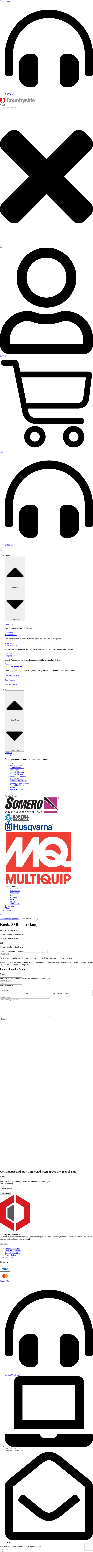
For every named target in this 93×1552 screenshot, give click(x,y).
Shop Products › (10, 680)
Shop (2, 914)
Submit (3, 1019)
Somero (16, 919)
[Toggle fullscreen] (3, 1549)
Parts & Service (6, 919)
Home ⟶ (9, 624)
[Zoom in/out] (1, 1549)
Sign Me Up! (5, 1193)
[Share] (6, 1549)
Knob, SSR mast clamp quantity (12, 951)
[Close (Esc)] (8, 1549)
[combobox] (11, 107)
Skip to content (6, 1)
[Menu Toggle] (1, 550)
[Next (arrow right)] (3, 1551)
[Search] (1, 246)
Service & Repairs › (11, 685)
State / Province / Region (60, 993)
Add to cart (5, 954)
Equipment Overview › (12, 675)
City (26, 993)
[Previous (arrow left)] (1, 1551)
